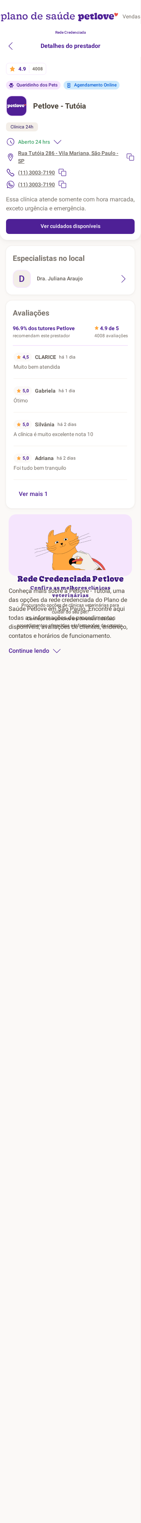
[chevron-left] (10, 46)
